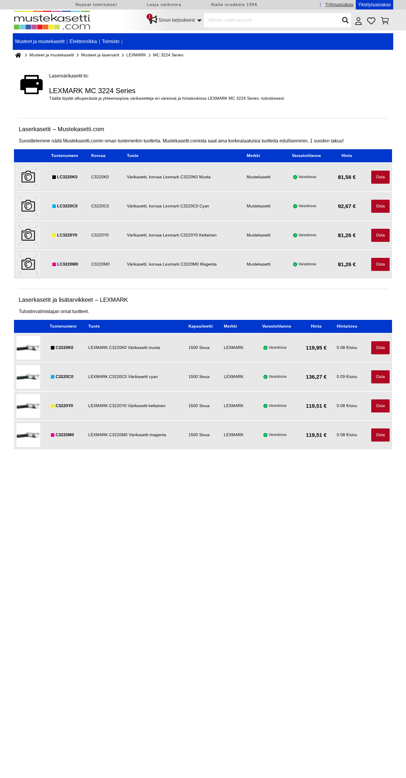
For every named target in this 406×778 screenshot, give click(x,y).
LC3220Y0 (67, 235)
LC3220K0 (67, 176)
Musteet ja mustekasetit (51, 55)
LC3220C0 (67, 206)
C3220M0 (65, 434)
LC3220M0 (67, 264)
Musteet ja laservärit (100, 55)
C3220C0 (64, 376)
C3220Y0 (64, 405)
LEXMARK (136, 55)
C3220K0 (64, 347)
